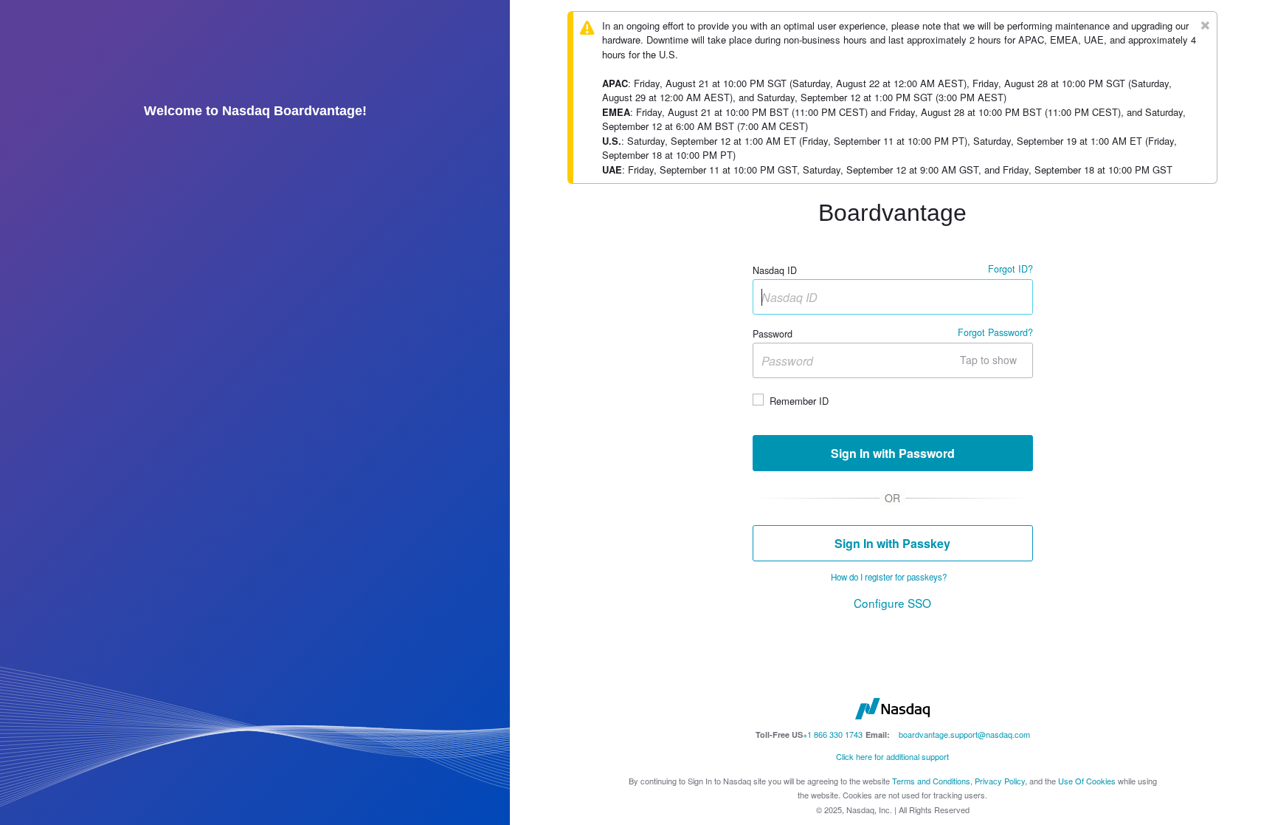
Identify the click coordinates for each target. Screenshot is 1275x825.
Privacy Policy (1000, 781)
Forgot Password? (995, 332)
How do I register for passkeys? (889, 577)
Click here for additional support (892, 756)
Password (772, 334)
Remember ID (799, 400)
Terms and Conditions (931, 781)
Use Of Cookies (1087, 781)
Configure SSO (892, 603)
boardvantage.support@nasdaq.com (964, 734)
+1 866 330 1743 (833, 734)
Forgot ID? (1010, 268)
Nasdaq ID (775, 271)
